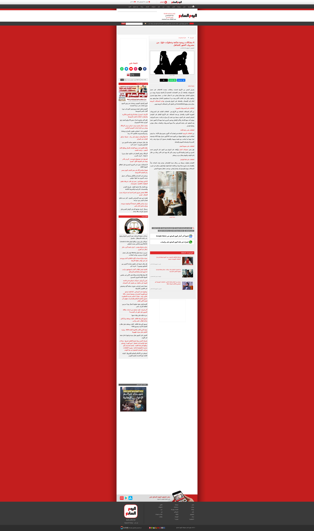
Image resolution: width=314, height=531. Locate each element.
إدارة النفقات (156, 228)
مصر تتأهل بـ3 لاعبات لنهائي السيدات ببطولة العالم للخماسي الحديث (172, 24)
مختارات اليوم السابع (141, 384)
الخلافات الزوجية (188, 133)
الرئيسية (192, 38)
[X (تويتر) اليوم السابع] (140, 69)
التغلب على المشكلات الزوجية (183, 228)
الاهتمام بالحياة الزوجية (167, 228)
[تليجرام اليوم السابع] (126, 69)
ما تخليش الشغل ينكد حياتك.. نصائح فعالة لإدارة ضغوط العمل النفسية (168, 271)
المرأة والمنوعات (182, 38)
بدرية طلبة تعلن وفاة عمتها (139, 315)
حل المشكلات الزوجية (164, 231)
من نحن (136, 523)
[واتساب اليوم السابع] (122, 69)
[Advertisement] (157, 477)
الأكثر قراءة (145, 217)
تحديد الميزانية (189, 231)
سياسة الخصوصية (128, 523)
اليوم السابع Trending (142, 84)
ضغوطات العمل (183, 149)
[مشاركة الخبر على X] (164, 80)
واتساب (171, 80)
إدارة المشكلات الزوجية (156, 101)
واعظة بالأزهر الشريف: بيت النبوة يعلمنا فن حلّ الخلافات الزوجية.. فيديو (168, 258)
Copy (122, 80)
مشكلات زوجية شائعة (177, 231)
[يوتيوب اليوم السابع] (131, 69)
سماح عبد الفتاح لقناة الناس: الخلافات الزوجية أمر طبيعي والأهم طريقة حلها (168, 283)
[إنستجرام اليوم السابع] (135, 69)
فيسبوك (180, 80)
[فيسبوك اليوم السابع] (145, 69)
